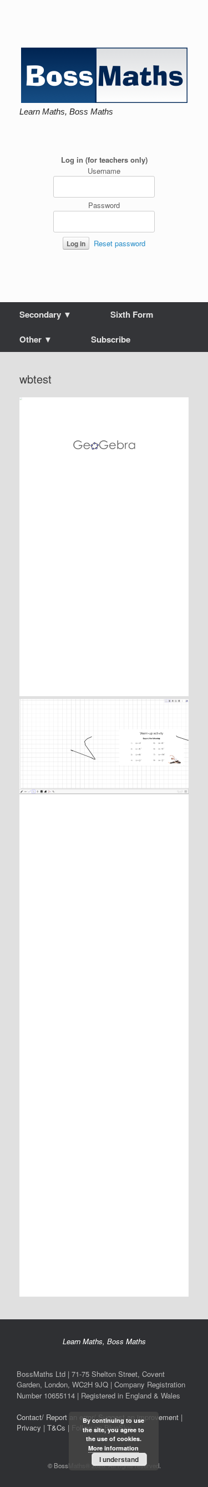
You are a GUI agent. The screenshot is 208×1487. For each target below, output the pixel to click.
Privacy (29, 1427)
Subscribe (110, 339)
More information (113, 1448)
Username (104, 170)
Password (104, 205)
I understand (119, 1459)
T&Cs (56, 1427)
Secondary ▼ (45, 314)
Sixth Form (131, 314)
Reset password (119, 243)
